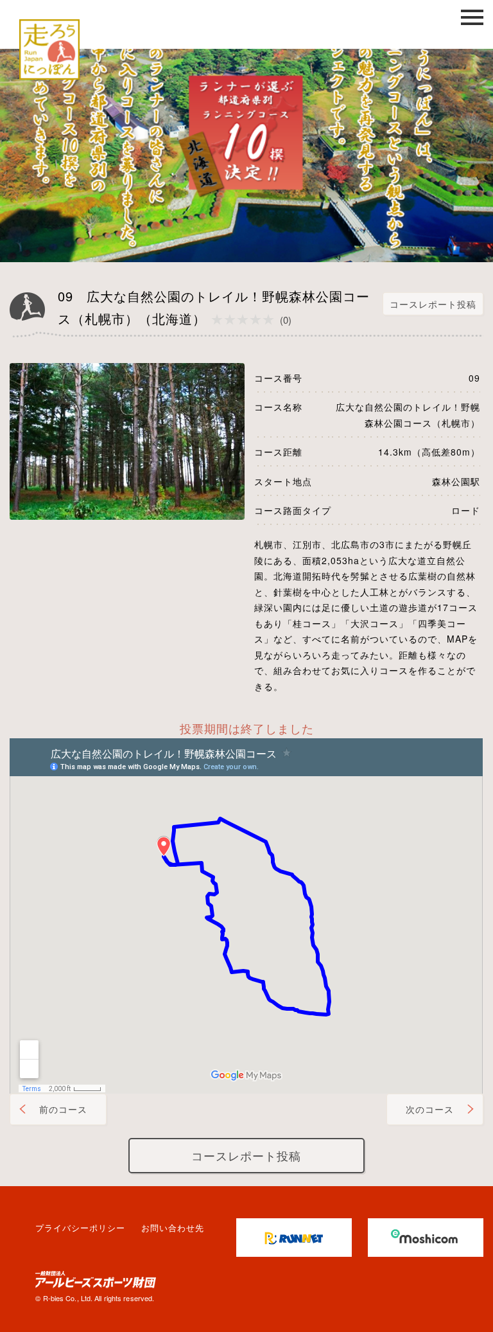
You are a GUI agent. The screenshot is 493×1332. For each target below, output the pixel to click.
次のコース (430, 1109)
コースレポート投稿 (433, 303)
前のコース (63, 1109)
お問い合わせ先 (172, 1227)
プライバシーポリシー (80, 1227)
